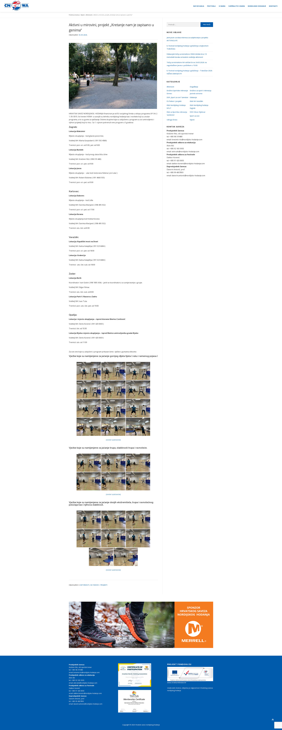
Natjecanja (198, 6)
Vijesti (82, 15)
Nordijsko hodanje (257, 6)
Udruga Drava (172, 120)
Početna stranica (74, 15)
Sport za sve (194, 116)
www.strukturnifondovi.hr (176, 682)
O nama (222, 6)
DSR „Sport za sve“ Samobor (177, 97)
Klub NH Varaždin (196, 101)
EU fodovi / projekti (99, 585)
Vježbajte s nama (236, 6)
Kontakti (273, 6)
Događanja (194, 87)
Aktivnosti (89, 15)
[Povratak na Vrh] (273, 720)
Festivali (211, 6)
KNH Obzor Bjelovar (197, 112)
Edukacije (193, 97)
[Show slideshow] (113, 440)
